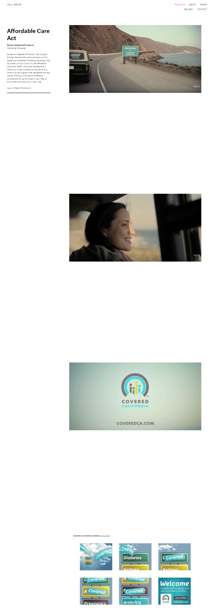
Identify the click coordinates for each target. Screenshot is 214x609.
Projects (179, 5)
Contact (202, 10)
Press (203, 5)
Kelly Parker (14, 5)
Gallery (188, 10)
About (192, 5)
